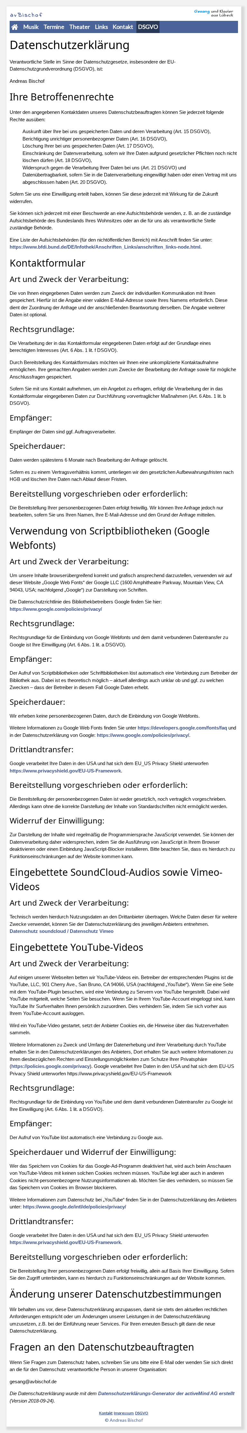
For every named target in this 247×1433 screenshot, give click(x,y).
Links (101, 26)
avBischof (26, 15)
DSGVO (148, 26)
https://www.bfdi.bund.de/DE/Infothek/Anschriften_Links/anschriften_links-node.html (105, 247)
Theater (79, 26)
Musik (31, 26)
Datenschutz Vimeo (91, 931)
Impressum (124, 1413)
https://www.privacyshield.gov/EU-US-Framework (65, 770)
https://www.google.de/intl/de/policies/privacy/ (74, 1206)
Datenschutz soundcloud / (39, 931)
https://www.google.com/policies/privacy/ (56, 609)
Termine (53, 26)
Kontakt (123, 26)
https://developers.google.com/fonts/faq (182, 727)
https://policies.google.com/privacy (50, 1066)
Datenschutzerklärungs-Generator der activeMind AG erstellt (166, 1393)
